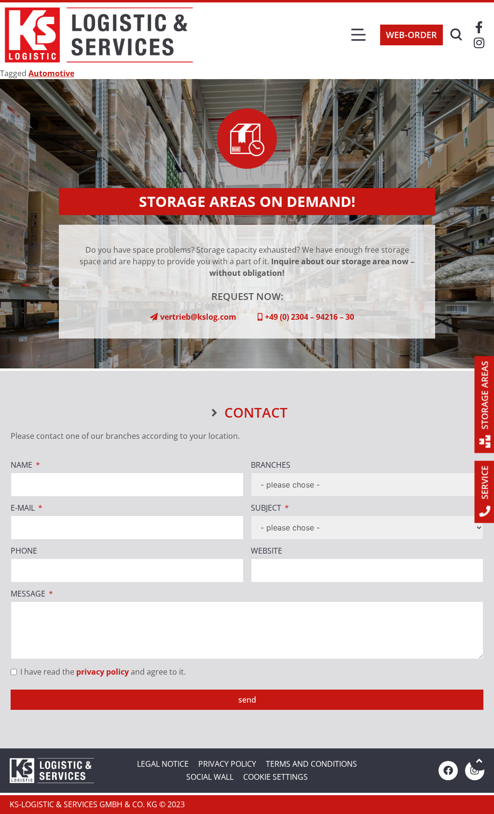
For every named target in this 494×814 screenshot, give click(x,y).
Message (28, 593)
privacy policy (102, 671)
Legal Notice (163, 764)
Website (266, 551)
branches (270, 465)
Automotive (51, 73)
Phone (24, 551)
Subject (266, 508)
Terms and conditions (311, 764)
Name (21, 465)
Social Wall (209, 777)
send (247, 699)
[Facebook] (448, 770)
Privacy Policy (227, 764)
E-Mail (23, 508)
